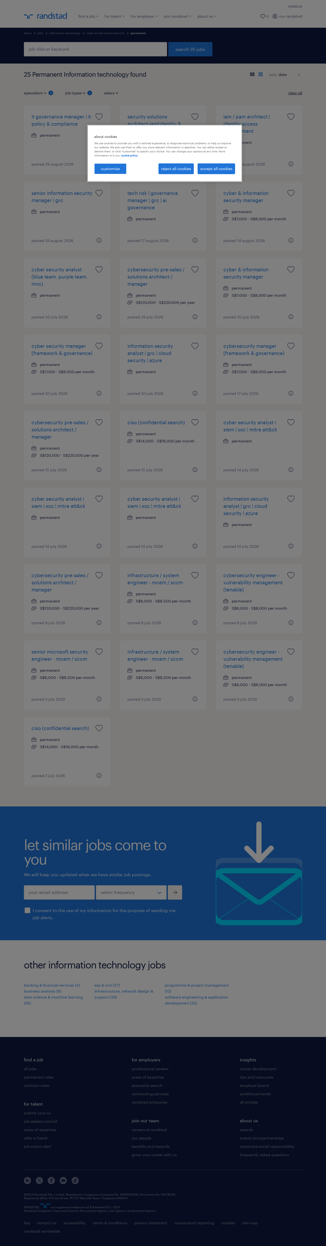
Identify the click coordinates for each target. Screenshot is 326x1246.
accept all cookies (216, 168)
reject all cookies (176, 168)
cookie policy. (129, 155)
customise (110, 168)
